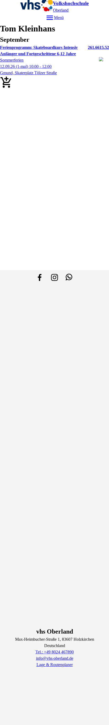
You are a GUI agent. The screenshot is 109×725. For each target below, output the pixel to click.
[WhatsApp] (69, 277)
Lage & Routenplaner (55, 664)
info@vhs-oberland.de (54, 658)
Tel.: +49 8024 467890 (54, 652)
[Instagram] (54, 277)
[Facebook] (39, 277)
